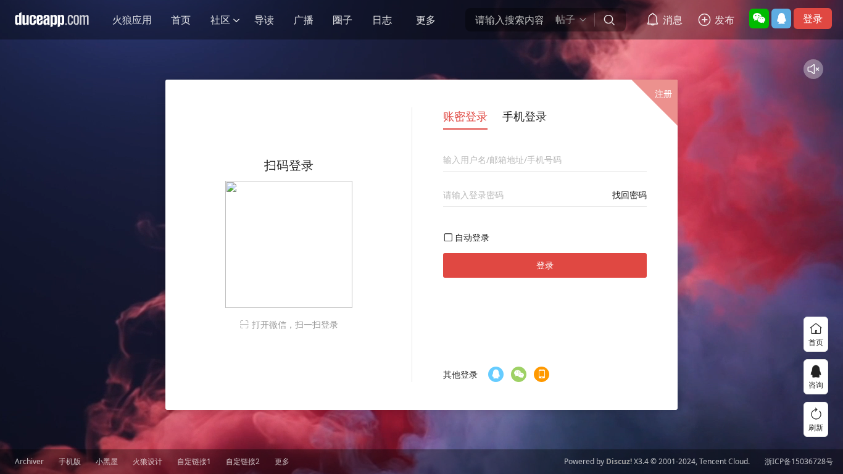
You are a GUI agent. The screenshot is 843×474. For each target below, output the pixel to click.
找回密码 (629, 195)
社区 (220, 20)
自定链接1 (194, 462)
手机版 (70, 462)
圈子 (342, 20)
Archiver (29, 462)
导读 (264, 20)
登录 (813, 18)
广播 (304, 20)
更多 (426, 20)
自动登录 (472, 237)
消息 (673, 20)
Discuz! (619, 462)
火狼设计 (147, 462)
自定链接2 (243, 462)
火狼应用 (132, 20)
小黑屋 (107, 462)
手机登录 (524, 116)
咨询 (815, 384)
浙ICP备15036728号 (799, 462)
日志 (382, 20)
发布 (724, 20)
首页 (181, 20)
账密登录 (465, 116)
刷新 (815, 427)
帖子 (565, 19)
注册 (663, 93)
